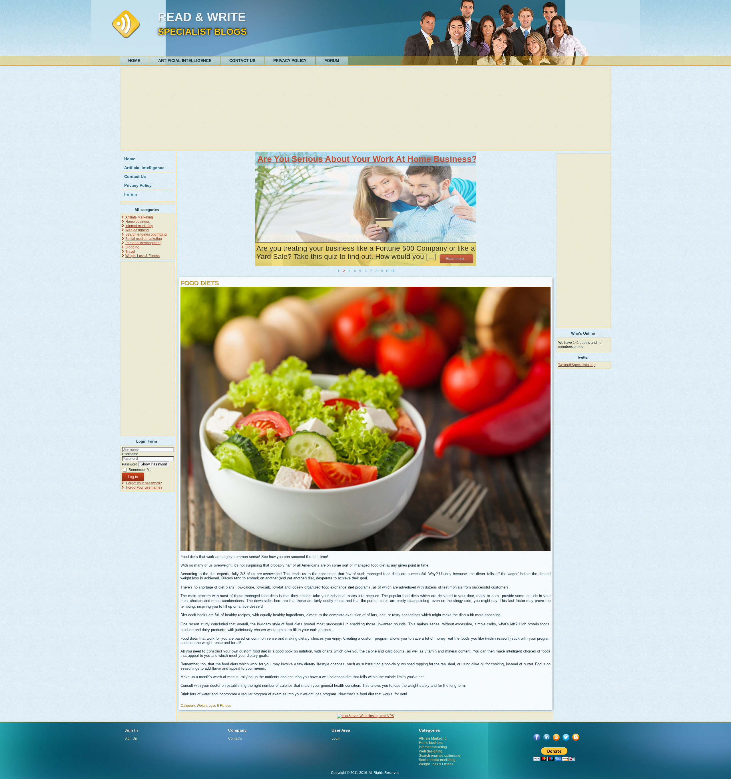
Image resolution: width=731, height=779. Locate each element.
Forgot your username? (144, 487)
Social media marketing (143, 239)
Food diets (199, 282)
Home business (137, 222)
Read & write (202, 17)
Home (134, 60)
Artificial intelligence (184, 60)
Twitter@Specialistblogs (576, 365)
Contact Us (242, 60)
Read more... (456, 258)
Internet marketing (139, 226)
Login (336, 738)
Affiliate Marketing (139, 217)
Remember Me (140, 470)
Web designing (137, 230)
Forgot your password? (144, 483)
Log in (133, 477)
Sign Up (130, 738)
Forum (331, 60)
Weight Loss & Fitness (142, 256)
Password (129, 464)
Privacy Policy (289, 60)
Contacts (235, 738)
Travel (130, 252)
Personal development (142, 243)
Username (130, 454)
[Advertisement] (293, 109)
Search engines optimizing (146, 234)
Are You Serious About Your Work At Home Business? (367, 159)
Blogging (132, 247)
